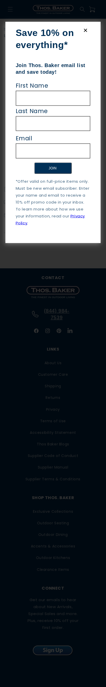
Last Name (32, 111)
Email (24, 138)
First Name (32, 85)
